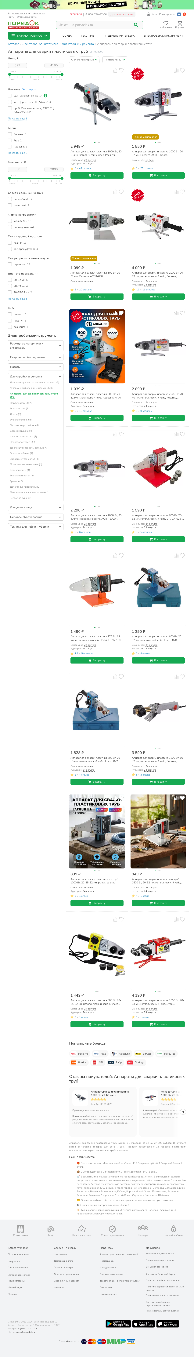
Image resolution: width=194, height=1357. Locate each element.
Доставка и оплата (121, 14)
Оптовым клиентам (27, 16)
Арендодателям (108, 1267)
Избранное (14, 1261)
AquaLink (124, 1054)
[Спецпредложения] (112, 1229)
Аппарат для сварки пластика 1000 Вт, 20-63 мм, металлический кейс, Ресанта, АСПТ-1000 (110, 1093)
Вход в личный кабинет (66, 1280)
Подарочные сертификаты (160, 1260)
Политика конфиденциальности (163, 1280)
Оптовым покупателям (112, 1274)
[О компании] (20, 1229)
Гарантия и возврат (64, 1267)
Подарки (12, 1294)
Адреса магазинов (17, 13)
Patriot (82, 1062)
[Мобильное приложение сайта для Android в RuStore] (167, 1324)
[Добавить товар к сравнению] (115, 70)
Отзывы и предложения (66, 1274)
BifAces (147, 1054)
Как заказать (60, 1254)
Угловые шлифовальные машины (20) (31, 388)
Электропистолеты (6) (22, 442)
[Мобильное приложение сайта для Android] (118, 1324)
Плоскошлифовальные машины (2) (29, 492)
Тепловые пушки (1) (21, 498)
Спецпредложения (18, 1267)
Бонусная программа (157, 1266)
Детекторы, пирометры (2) (25, 487)
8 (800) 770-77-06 (96, 14)
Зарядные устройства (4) (24, 459)
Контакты (59, 1287)
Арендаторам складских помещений (119, 1254)
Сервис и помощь (65, 1248)
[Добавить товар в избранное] (121, 70)
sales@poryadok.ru (25, 1331)
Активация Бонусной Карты (160, 1274)
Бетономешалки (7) (21, 431)
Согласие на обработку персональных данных (158, 1304)
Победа (139, 1062)
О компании (106, 1287)
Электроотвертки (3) (22, 475)
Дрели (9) (15, 414)
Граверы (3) (16, 481)
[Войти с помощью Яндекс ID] (184, 14)
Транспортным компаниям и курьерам (120, 1280)
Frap (103, 1054)
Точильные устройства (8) (24, 425)
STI (101, 1062)
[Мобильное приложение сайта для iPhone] (143, 1324)
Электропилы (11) (20, 408)
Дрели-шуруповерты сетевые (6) (29, 447)
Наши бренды (15, 1287)
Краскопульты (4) (20, 470)
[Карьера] (143, 1227)
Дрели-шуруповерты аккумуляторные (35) (34, 382)
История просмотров (19, 1274)
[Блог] (51, 1229)
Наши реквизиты (108, 1294)
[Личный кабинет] (173, 1228)
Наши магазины (16, 1280)
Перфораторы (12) (21, 403)
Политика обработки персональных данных (165, 1288)
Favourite (169, 1054)
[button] (29, 36)
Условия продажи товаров (160, 1253)
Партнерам (106, 1248)
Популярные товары (19, 1254)
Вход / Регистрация (162, 14)
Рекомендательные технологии (162, 1310)
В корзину (99, 175)
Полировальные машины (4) (26, 464)
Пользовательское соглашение (162, 1295)
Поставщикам (107, 1260)
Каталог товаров (18, 1248)
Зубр (119, 1062)
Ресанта (83, 1054)
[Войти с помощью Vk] (179, 14)
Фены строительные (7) (23, 436)
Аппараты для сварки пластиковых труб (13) (34, 395)
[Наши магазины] (81, 1228)
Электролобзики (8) (21, 419)
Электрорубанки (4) (21, 453)
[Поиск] (136, 25)
